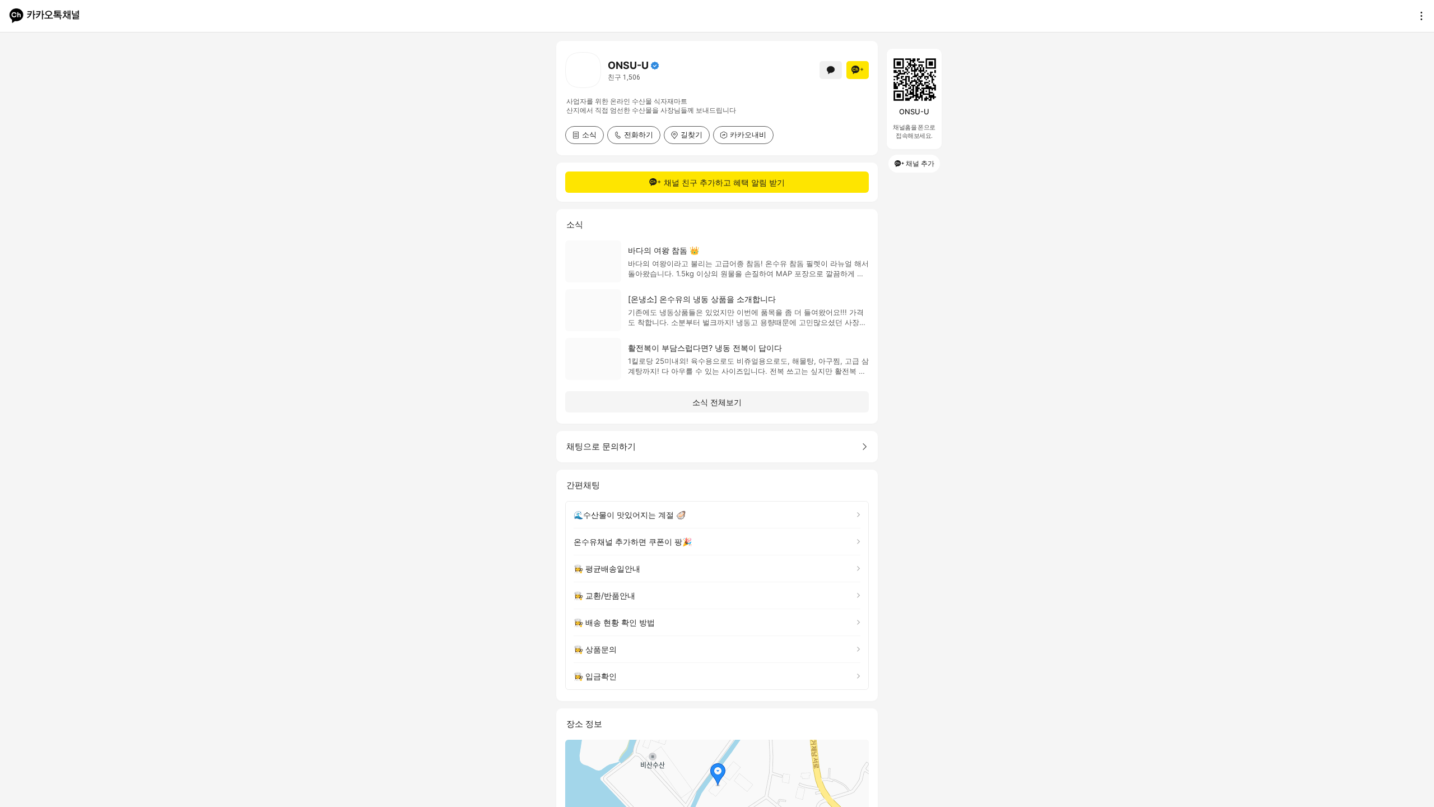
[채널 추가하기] (857, 70)
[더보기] (1418, 15)
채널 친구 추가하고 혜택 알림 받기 (724, 182)
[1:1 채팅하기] (831, 70)
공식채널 (654, 65)
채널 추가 (920, 163)
